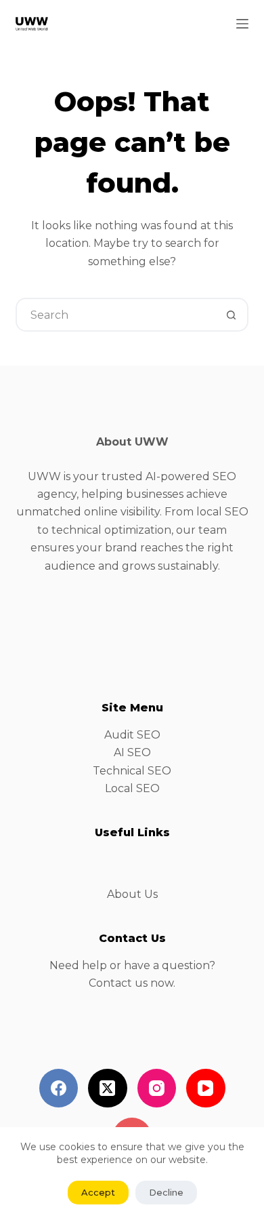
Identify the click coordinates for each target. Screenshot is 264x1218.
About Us (132, 894)
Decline (166, 1192)
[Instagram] (157, 1088)
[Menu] (242, 24)
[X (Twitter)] (107, 1088)
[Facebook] (59, 1088)
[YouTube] (205, 1088)
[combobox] (116, 315)
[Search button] (231, 314)
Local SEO (132, 788)
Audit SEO (132, 734)
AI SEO (132, 752)
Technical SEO (132, 770)
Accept (98, 1192)
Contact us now (131, 983)
